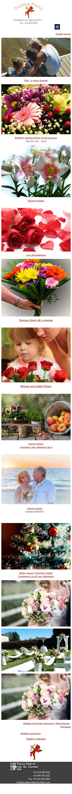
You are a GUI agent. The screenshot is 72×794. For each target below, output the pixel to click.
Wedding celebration (36, 739)
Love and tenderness (36, 255)
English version (63, 34)
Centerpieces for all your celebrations (36, 576)
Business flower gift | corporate (36, 320)
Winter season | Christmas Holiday (36, 573)
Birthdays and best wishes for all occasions (36, 138)
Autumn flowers (36, 444)
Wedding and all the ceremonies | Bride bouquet (47, 723)
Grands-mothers (35, 508)
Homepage (65, 727)
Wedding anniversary (31, 733)
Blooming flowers (36, 201)
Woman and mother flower (36, 386)
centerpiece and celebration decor (36, 447)
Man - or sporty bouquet (36, 80)
